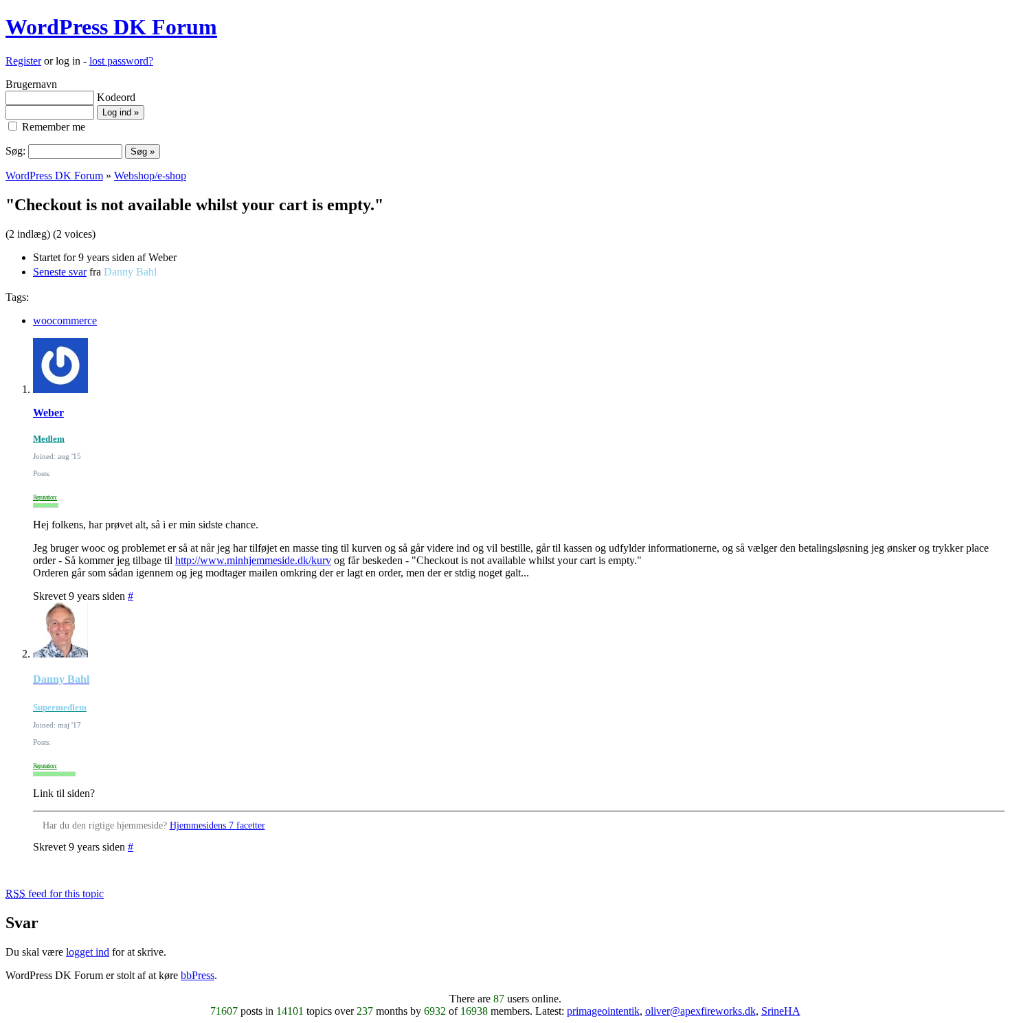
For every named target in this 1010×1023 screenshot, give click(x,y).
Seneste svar (60, 272)
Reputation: (45, 497)
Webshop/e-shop (150, 175)
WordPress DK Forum (111, 26)
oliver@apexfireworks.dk (700, 1011)
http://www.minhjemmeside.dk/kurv (253, 560)
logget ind (87, 952)
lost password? (121, 61)
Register (23, 61)
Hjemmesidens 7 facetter (217, 825)
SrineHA (780, 1011)
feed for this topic (54, 893)
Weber (48, 412)
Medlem (49, 439)
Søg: (15, 151)
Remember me (52, 127)
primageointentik (603, 1011)
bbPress (197, 975)
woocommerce (65, 320)
